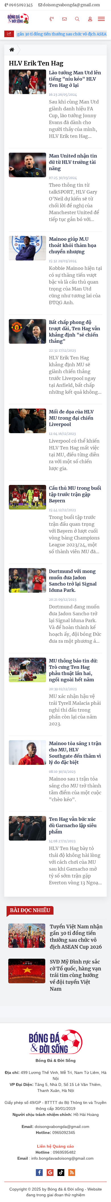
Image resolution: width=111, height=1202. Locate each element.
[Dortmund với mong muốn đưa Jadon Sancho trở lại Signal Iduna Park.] (27, 580)
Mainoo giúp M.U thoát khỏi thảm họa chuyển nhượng (72, 245)
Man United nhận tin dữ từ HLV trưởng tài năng (73, 162)
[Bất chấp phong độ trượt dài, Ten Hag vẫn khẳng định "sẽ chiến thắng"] (27, 331)
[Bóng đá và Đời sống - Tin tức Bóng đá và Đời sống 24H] (19, 19)
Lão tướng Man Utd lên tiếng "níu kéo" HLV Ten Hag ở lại (75, 79)
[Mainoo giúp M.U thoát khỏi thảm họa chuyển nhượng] (27, 248)
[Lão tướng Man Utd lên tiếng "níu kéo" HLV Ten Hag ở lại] (27, 81)
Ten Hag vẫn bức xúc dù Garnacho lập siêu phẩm (72, 825)
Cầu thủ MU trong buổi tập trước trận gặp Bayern (75, 494)
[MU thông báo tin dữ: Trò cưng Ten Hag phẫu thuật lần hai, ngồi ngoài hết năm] (27, 670)
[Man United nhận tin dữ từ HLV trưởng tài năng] (27, 165)
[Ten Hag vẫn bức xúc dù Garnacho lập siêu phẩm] (27, 828)
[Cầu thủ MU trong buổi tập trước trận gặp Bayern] (27, 497)
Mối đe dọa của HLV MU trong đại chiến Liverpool (71, 418)
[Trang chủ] (10, 50)
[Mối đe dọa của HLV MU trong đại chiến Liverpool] (27, 421)
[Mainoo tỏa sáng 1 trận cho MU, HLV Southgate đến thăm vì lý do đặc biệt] (27, 752)
